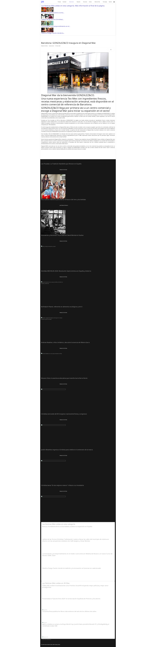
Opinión (110, 1)
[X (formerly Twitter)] (111, 49)
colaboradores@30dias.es (46, 639)
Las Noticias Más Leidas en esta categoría (58, 524)
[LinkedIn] (114, 49)
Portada (59, 1)
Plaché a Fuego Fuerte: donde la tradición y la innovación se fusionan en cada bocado (71, 568)
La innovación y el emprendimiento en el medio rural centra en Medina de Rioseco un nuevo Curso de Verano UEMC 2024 (77, 554)
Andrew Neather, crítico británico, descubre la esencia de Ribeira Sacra (65, 342)
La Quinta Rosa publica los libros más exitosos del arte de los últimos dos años (69, 611)
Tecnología (105, 1)
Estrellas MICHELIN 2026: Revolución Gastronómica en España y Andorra (66, 271)
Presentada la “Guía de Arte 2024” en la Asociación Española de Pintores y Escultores (71, 599)
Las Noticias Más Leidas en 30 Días (56, 583)
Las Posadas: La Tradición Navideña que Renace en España (61, 164)
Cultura (90, 1)
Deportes (78, 1)
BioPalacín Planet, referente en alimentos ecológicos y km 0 (61, 307)
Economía (85, 1)
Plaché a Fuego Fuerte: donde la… (52, 33)
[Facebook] (108, 49)
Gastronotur (71, 1)
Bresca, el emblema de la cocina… (52, 13)
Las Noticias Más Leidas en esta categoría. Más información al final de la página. (73, 6)
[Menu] (114, 2)
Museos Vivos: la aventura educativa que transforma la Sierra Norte (64, 378)
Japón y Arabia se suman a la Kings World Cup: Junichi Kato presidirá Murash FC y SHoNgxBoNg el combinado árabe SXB (75, 625)
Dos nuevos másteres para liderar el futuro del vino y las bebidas (63, 199)
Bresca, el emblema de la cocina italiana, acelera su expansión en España (67, 526)
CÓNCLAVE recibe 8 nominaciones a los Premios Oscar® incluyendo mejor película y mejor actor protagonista (75, 586)
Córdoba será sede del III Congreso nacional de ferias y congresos (64, 414)
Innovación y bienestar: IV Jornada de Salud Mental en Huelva (62, 235)
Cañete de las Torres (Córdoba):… (52, 19)
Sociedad (64, 1)
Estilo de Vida (97, 1)
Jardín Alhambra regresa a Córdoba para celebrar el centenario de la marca (67, 450)
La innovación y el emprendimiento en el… (55, 26)
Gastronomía (51, 45)
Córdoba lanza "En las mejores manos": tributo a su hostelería (62, 485)
